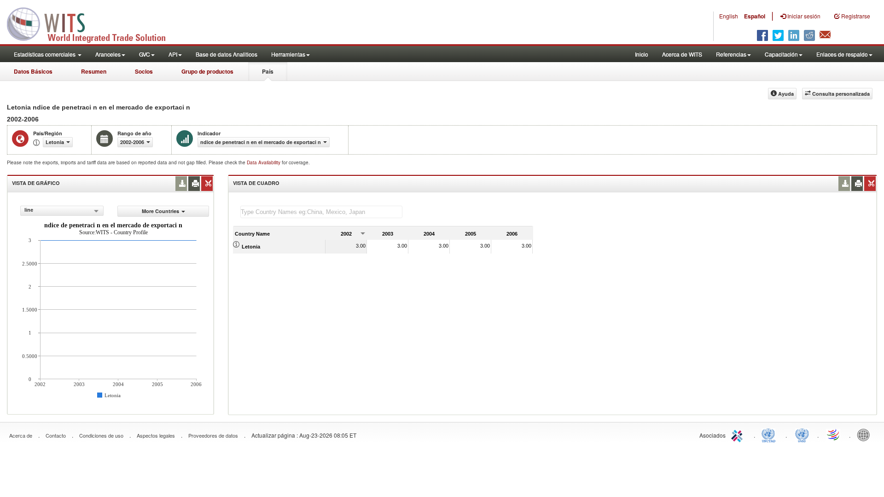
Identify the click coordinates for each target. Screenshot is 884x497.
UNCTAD (770, 434)
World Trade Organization (834, 434)
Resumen (93, 71)
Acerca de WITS (682, 54)
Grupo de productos (207, 71)
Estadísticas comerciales (45, 54)
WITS (92, 23)
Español (754, 16)
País (267, 71)
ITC (738, 434)
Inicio (641, 54)
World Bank (865, 434)
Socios (144, 71)
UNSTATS (802, 434)
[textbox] (321, 212)
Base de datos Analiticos (226, 54)
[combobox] (62, 211)
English (728, 16)
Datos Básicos (33, 71)
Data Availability (264, 162)
